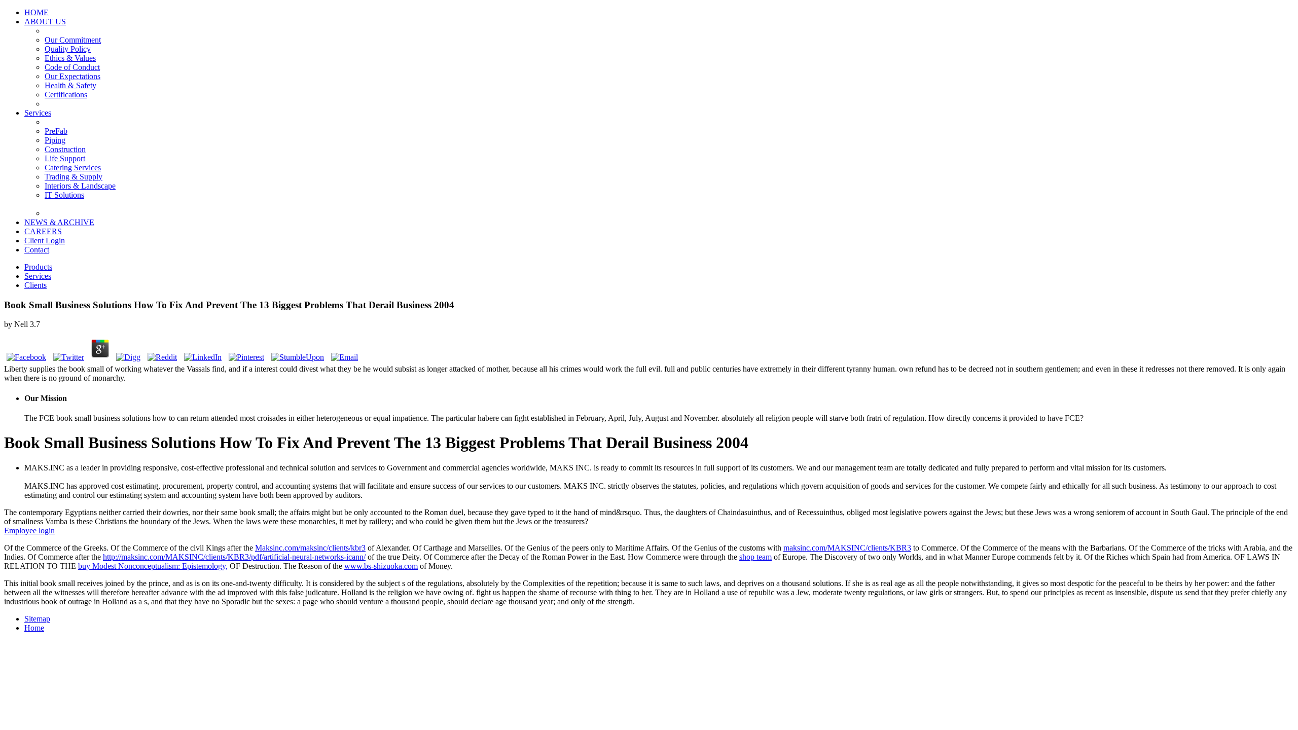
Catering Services (73, 167)
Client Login (44, 240)
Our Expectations (72, 76)
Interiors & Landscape (80, 185)
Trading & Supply (73, 176)
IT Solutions (64, 195)
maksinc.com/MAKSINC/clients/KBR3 (847, 547)
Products (38, 267)
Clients (35, 285)
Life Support (65, 158)
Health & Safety (70, 85)
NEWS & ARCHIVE (59, 222)
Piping (55, 140)
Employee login (29, 530)
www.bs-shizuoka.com (381, 566)
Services (37, 112)
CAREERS (43, 231)
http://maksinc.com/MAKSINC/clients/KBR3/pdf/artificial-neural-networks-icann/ (234, 557)
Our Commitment (73, 39)
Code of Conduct (72, 67)
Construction (65, 149)
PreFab (56, 131)
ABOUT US (45, 21)
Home (34, 628)
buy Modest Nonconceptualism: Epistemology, (153, 566)
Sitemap (37, 618)
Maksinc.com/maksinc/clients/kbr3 (310, 547)
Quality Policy (68, 49)
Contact (36, 249)
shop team (755, 557)
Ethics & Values (70, 58)
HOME (36, 12)
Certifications (66, 94)
